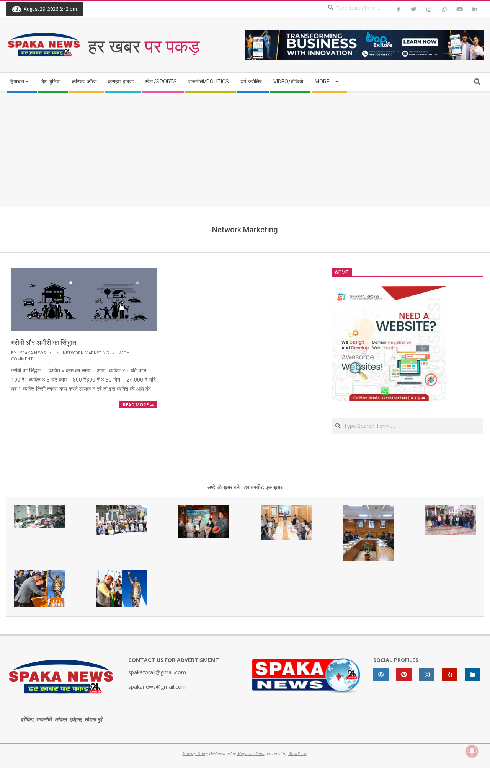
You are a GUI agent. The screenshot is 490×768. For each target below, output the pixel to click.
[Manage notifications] (472, 751)
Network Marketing (86, 352)
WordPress (297, 753)
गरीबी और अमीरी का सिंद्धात (43, 343)
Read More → (138, 405)
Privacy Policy (195, 753)
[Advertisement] (245, 150)
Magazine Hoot (251, 753)
